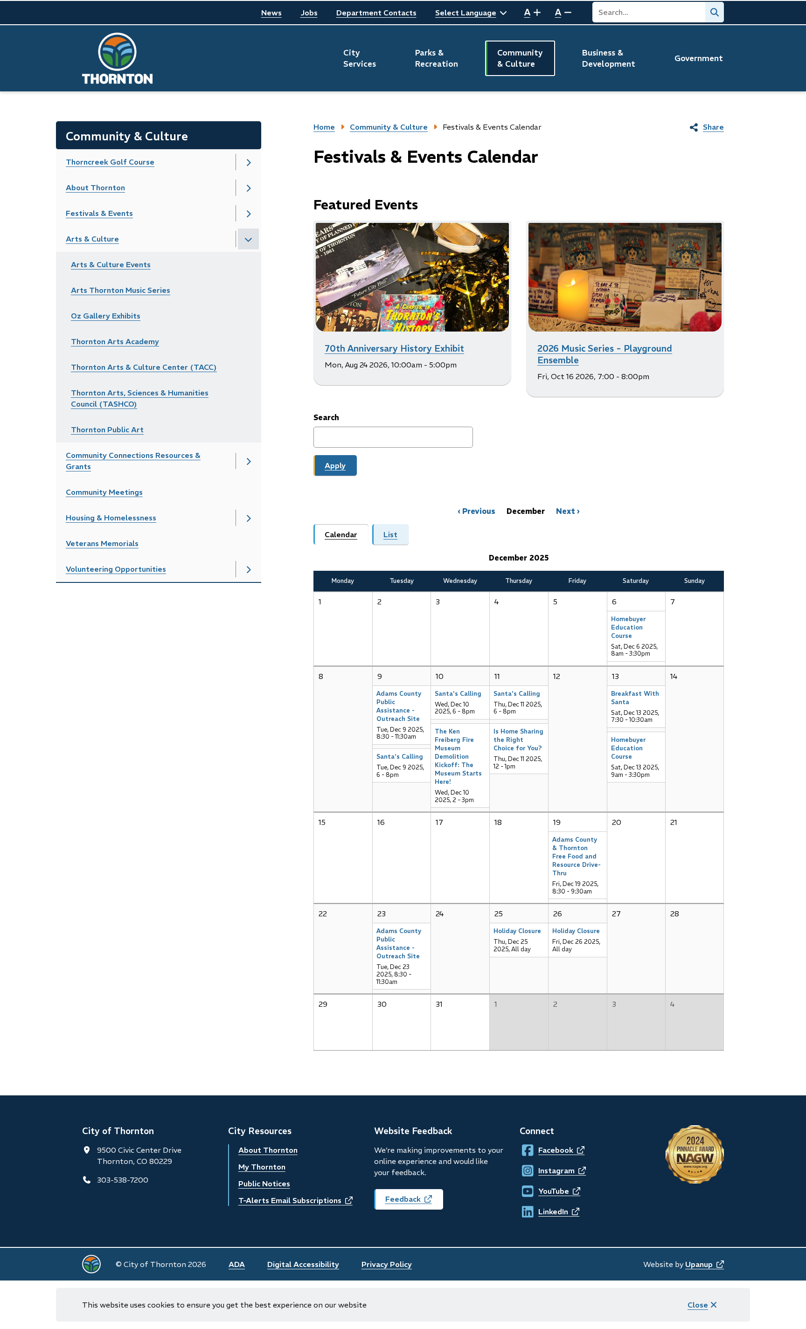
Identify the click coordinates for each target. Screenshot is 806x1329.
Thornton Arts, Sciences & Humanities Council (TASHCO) (139, 398)
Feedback (414, 1202)
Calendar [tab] (341, 534)
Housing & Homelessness (111, 517)
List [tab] (390, 534)
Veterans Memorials (102, 543)
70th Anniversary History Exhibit (394, 348)
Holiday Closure (517, 931)
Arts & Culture (92, 238)
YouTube (547, 1191)
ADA (237, 1264)
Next (565, 511)
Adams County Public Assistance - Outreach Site (398, 706)
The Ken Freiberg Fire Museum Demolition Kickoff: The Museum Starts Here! (458, 756)
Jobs (309, 12)
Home (324, 127)
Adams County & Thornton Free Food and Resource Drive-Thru (576, 856)
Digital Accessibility (303, 1264)
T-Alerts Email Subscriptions (295, 1200)
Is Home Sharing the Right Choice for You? (518, 739)
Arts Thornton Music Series (120, 290)
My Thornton (261, 1166)
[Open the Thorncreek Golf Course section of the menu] (248, 162)
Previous (478, 511)
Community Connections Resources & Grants (133, 460)
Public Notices (264, 1183)
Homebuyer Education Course (628, 627)
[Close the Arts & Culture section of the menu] (248, 238)
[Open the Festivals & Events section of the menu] (248, 213)
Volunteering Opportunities (116, 569)
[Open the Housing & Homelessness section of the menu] (248, 517)
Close (698, 1304)
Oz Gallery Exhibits (105, 315)
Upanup (704, 1264)
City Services (359, 58)
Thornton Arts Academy (115, 341)
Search (326, 417)
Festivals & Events (99, 213)
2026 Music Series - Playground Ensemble (604, 354)
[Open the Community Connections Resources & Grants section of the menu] (248, 460)
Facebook (547, 1150)
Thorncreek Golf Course (110, 161)
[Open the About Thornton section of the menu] (248, 187)
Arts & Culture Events (111, 264)
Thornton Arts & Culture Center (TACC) (144, 367)
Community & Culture (520, 58)
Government (698, 58)
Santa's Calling (399, 757)
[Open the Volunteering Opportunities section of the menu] (248, 569)
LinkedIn (547, 1211)
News (271, 12)
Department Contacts (376, 12)
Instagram (547, 1170)
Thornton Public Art (107, 429)
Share (713, 127)
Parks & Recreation (436, 58)
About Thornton (95, 187)
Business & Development (608, 58)
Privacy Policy (386, 1264)
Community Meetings (104, 492)
